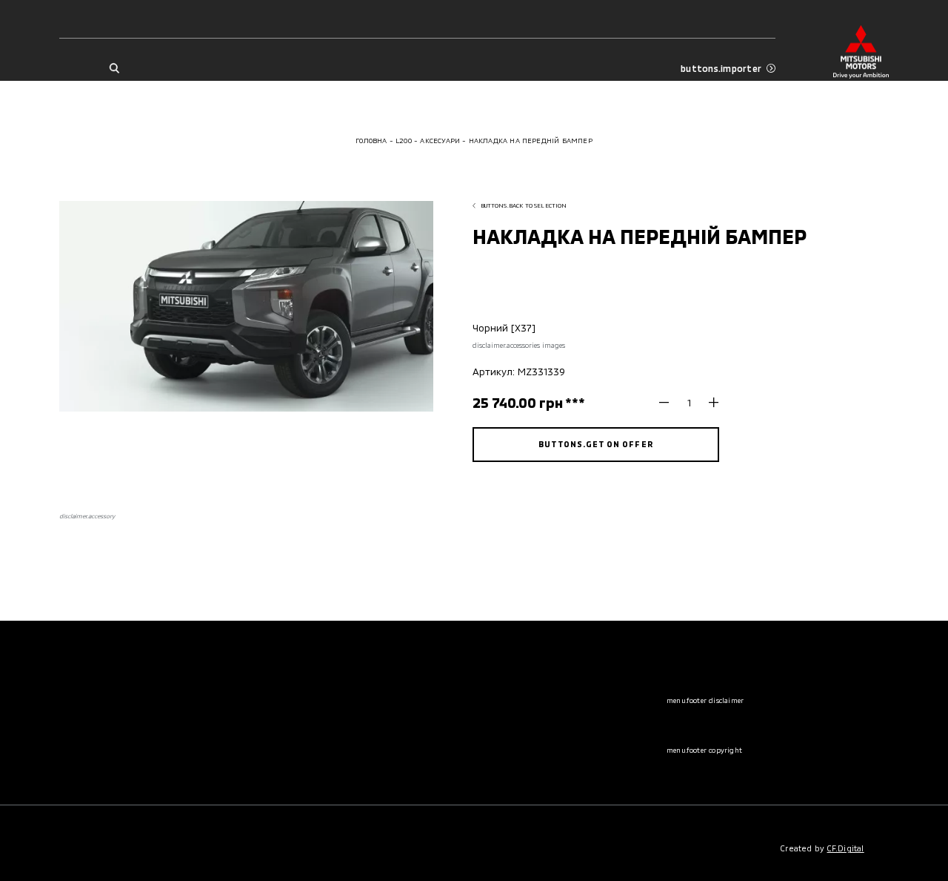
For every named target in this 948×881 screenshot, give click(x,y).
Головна (371, 140)
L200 (403, 140)
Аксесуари (440, 140)
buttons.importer (721, 68)
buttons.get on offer (595, 444)
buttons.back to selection (524, 205)
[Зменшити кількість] (669, 403)
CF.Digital (845, 848)
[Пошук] (114, 69)
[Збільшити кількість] (708, 403)
